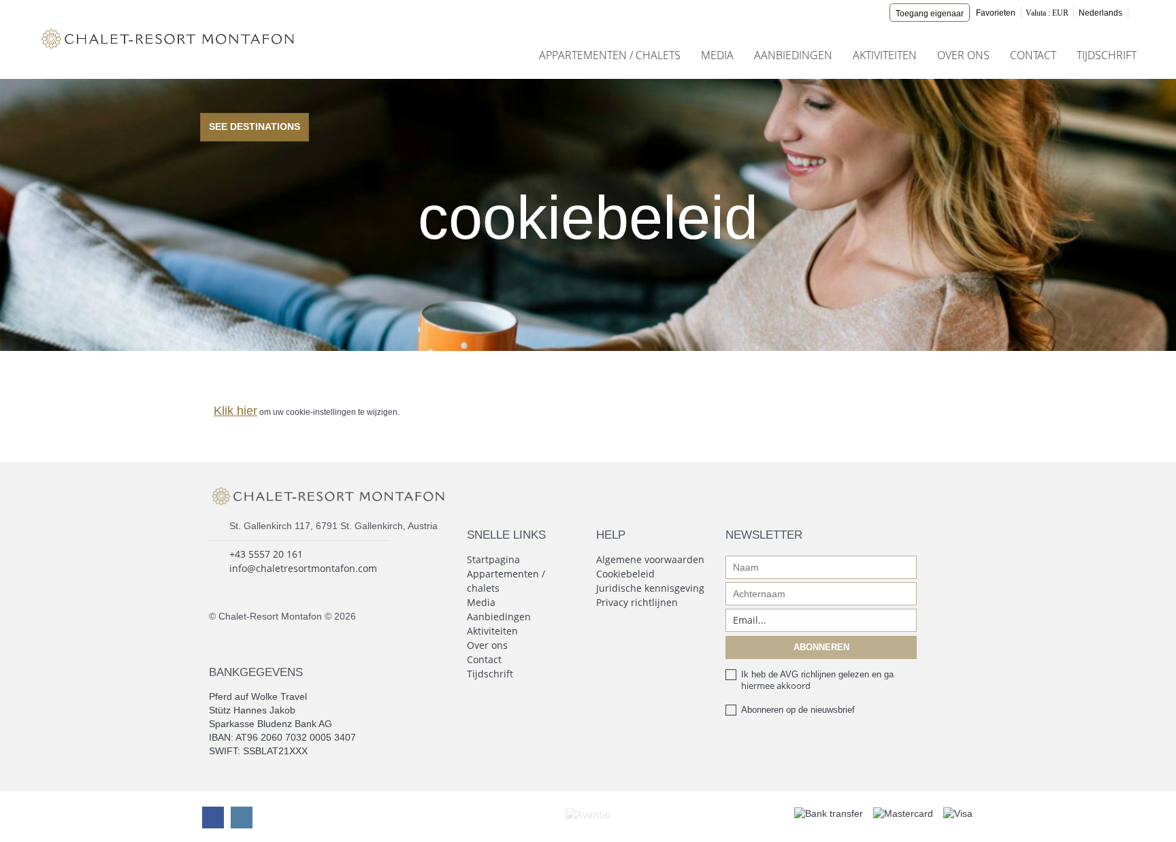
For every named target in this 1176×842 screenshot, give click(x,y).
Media (717, 55)
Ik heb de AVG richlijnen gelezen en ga (817, 680)
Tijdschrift (1107, 55)
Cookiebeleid (625, 573)
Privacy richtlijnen (637, 602)
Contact (1033, 55)
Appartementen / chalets (610, 55)
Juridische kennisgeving (650, 588)
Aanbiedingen (793, 55)
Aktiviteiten (885, 55)
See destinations (254, 126)
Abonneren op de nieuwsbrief (798, 710)
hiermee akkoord (776, 685)
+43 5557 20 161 (266, 554)
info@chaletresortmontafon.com (303, 568)
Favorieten (995, 13)
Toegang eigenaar (930, 13)
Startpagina (493, 559)
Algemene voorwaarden (650, 559)
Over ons (963, 55)
